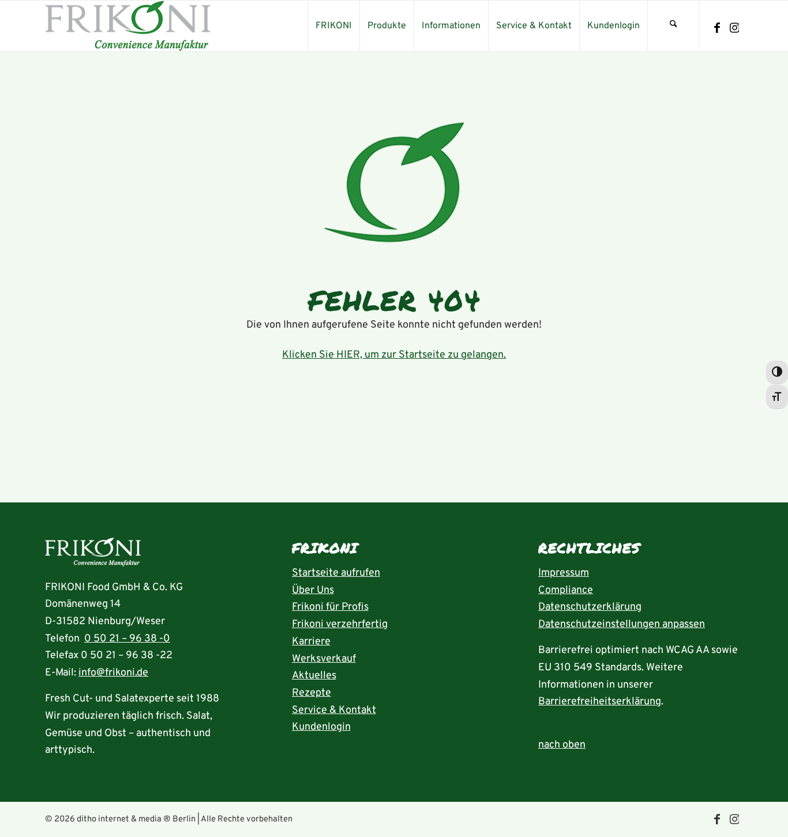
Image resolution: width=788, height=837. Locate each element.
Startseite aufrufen (336, 573)
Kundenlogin (321, 727)
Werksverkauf (324, 659)
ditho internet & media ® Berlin (136, 819)
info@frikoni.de (113, 673)
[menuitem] (333, 26)
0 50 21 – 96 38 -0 (127, 638)
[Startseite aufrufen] (93, 555)
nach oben (562, 745)
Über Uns (313, 590)
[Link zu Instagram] (734, 28)
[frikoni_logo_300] (128, 26)
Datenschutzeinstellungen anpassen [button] (621, 624)
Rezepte (311, 693)
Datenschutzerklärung (589, 607)
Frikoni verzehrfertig (340, 624)
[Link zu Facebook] (717, 28)
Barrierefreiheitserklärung (599, 701)
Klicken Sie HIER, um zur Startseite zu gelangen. (394, 355)
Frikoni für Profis (330, 607)
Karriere (311, 641)
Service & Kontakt (334, 710)
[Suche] (673, 26)
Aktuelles (314, 675)
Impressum (563, 573)
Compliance (565, 590)
